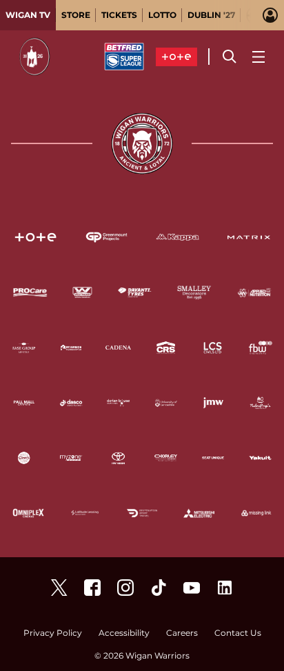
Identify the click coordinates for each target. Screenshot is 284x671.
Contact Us (237, 633)
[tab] (28, 15)
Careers (182, 633)
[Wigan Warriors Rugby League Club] (224, 587)
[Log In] (270, 15)
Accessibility (124, 633)
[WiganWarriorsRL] (59, 587)
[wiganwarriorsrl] (125, 587)
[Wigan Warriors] (92, 587)
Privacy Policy (52, 633)
